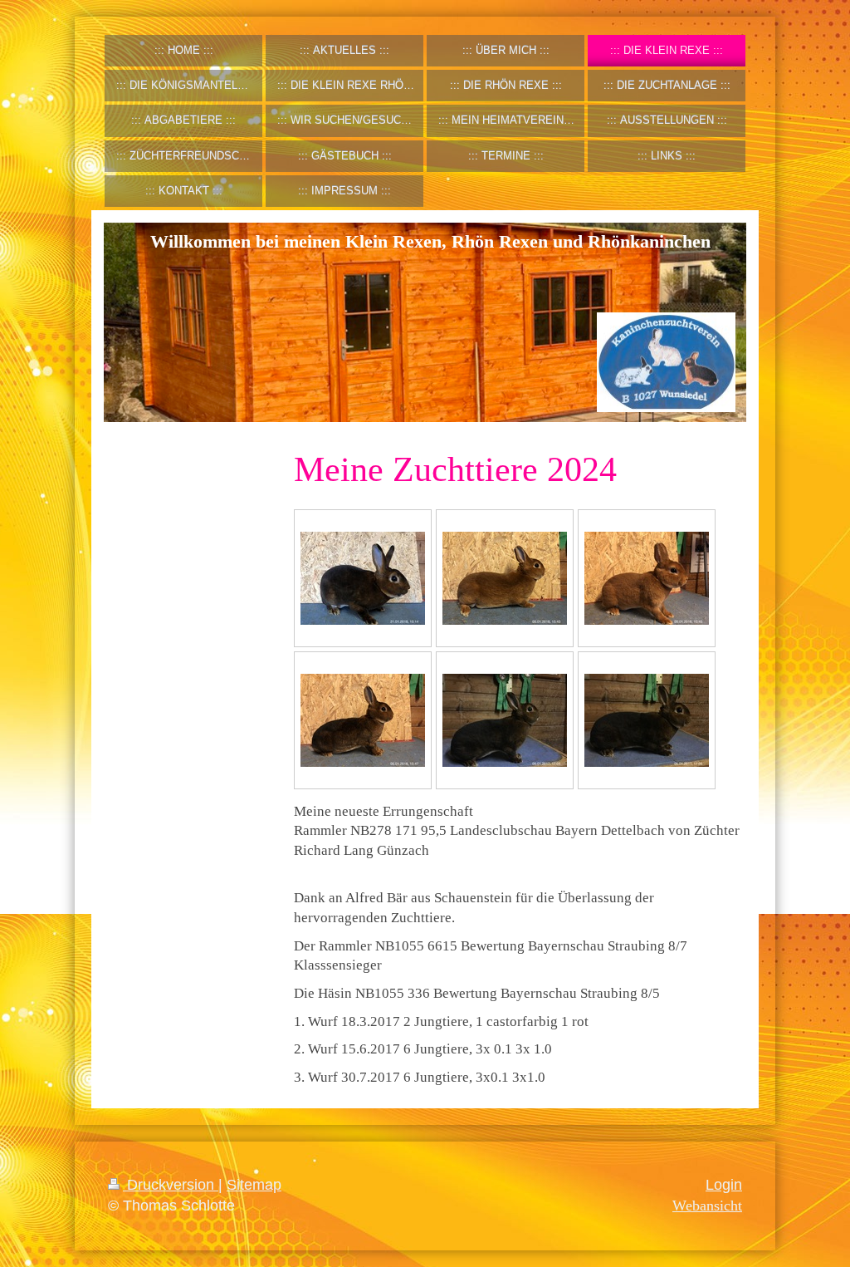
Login (724, 1184)
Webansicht (707, 1205)
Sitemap (254, 1184)
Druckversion (170, 1184)
